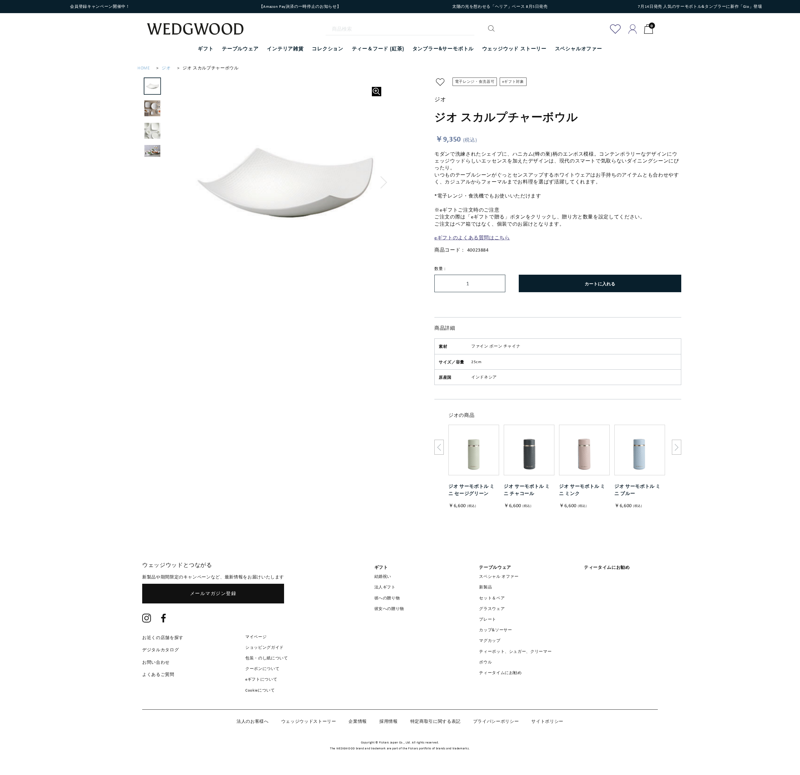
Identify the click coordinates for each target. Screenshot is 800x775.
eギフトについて (261, 679)
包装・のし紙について (266, 658)
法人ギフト (385, 587)
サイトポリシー (547, 721)
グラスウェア (492, 608)
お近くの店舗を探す (162, 637)
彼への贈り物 (387, 598)
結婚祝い (383, 576)
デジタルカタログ (160, 649)
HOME (144, 68)
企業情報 (357, 721)
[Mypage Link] (632, 29)
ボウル (485, 662)
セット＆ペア (492, 598)
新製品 (485, 587)
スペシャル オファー (499, 576)
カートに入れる (600, 284)
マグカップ (489, 640)
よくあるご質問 (158, 674)
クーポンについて (262, 668)
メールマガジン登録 (213, 593)
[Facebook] (163, 619)
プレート (487, 619)
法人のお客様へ (253, 721)
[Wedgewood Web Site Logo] (199, 29)
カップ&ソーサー (495, 629)
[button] (384, 182)
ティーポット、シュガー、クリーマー (515, 651)
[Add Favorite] (615, 29)
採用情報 (388, 721)
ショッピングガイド (264, 647)
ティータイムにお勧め (500, 672)
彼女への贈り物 (389, 608)
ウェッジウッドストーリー (308, 721)
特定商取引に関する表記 (435, 721)
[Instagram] (146, 619)
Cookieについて (260, 690)
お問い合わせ (156, 662)
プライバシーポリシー (496, 721)
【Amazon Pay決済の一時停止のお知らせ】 (300, 6)
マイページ (256, 636)
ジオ (166, 68)
